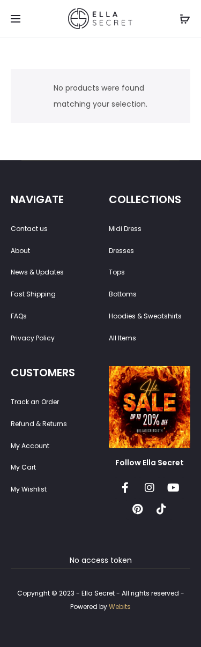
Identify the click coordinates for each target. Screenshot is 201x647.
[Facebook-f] (125, 488)
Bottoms (123, 294)
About (20, 250)
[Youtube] (173, 488)
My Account (30, 445)
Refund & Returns (39, 423)
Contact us (29, 228)
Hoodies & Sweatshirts (145, 316)
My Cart (23, 467)
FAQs (19, 316)
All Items (122, 338)
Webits (120, 606)
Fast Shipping (33, 294)
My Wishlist (29, 489)
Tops (117, 272)
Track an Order (35, 401)
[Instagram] (149, 488)
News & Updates (37, 272)
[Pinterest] (137, 509)
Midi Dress (125, 228)
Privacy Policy (33, 338)
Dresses (121, 250)
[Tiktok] (161, 509)
